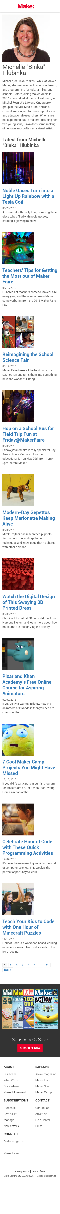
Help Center (42, 1120)
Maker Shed (42, 1086)
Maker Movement (15, 1092)
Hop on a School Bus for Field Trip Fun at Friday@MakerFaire (28, 434)
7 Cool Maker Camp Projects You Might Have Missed (28, 767)
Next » (7, 969)
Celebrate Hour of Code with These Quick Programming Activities (27, 847)
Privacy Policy (22, 1171)
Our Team (10, 1074)
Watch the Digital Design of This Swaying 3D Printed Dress (28, 602)
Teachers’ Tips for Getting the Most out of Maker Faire (29, 276)
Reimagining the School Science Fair (27, 357)
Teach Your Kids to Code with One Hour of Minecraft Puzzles (28, 927)
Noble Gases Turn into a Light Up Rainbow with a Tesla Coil (28, 196)
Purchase (10, 1108)
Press (38, 1126)
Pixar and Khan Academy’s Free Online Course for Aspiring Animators (27, 685)
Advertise (41, 1114)
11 (47, 965)
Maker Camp (43, 1092)
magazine (45, 1074)
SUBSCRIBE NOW (30, 1048)
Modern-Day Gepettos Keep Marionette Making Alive (28, 518)
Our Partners (12, 1086)
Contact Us (42, 1108)
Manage (9, 1120)
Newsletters (11, 1126)
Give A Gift (10, 1114)
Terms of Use (38, 1171)
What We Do (11, 1080)
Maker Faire (42, 1080)
